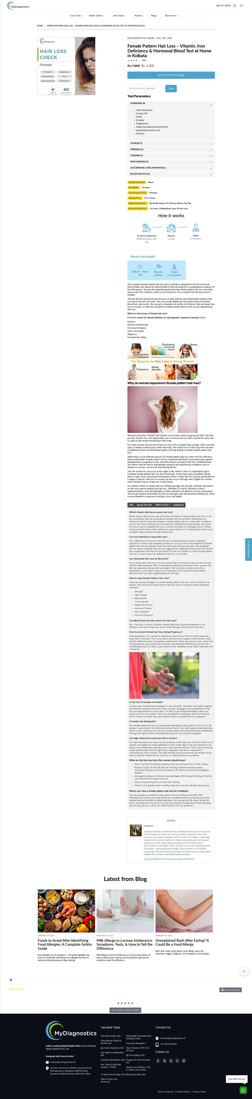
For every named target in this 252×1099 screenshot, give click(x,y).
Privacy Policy (199, 1091)
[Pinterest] (183, 1060)
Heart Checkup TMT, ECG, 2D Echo (138, 1049)
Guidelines (178, 505)
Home (40, 26)
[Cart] (241, 5)
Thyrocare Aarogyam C (136, 1043)
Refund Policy (183, 1091)
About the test (144, 505)
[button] (230, 990)
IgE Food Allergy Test (135, 1055)
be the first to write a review (125, 1010)
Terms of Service (166, 1091)
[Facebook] (158, 1060)
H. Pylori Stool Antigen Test (113, 1075)
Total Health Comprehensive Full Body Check (138, 1037)
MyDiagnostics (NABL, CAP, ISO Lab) (149, 38)
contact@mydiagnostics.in (63, 1062)
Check (171, 89)
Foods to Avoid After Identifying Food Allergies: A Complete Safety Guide (65, 944)
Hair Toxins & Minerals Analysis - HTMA (111, 1066)
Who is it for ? (162, 505)
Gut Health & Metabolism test (112, 1054)
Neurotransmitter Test (136, 1075)
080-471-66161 (223, 5)
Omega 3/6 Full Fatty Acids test (138, 1061)
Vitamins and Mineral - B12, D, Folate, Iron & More (138, 1068)
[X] (164, 1060)
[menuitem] (76, 16)
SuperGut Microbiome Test (113, 1060)
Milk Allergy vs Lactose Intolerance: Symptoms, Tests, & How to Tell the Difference (125, 944)
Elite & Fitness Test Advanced (109, 1080)
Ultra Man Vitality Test (110, 1036)
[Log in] (234, 5)
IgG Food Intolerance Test (112, 1048)
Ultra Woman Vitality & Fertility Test (111, 1042)
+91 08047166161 (168, 1044)
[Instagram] (170, 1060)
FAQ (131, 505)
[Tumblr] (177, 1060)
